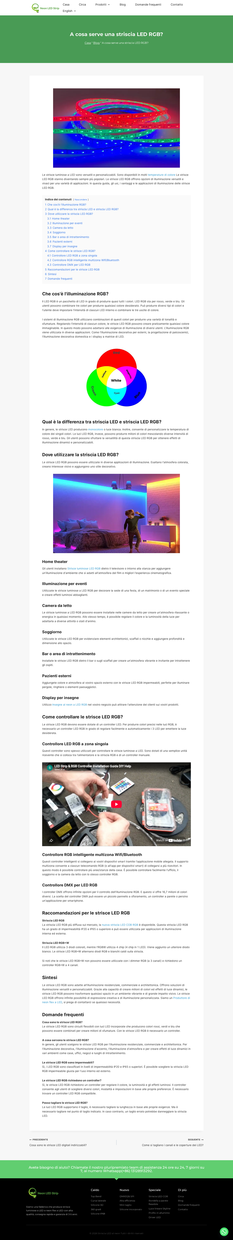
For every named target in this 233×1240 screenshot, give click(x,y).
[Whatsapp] (224, 1231)
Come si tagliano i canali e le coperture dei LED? (173, 1142)
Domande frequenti (148, 4)
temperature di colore (161, 174)
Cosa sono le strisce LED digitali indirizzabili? (58, 1142)
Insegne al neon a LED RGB (69, 704)
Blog (123, 4)
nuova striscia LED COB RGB (120, 924)
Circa (82, 4)
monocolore (96, 429)
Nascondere (81, 199)
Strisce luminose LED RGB (83, 568)
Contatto (177, 4)
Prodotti (100, 4)
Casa (66, 4)
